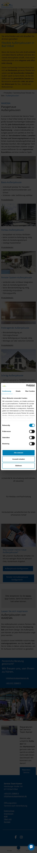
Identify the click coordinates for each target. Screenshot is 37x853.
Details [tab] (18, 391)
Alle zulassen (18, 453)
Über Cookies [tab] (30, 391)
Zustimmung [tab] (6, 391)
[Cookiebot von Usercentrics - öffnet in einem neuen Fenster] (26, 385)
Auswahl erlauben (18, 459)
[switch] (32, 431)
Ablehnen (18, 465)
